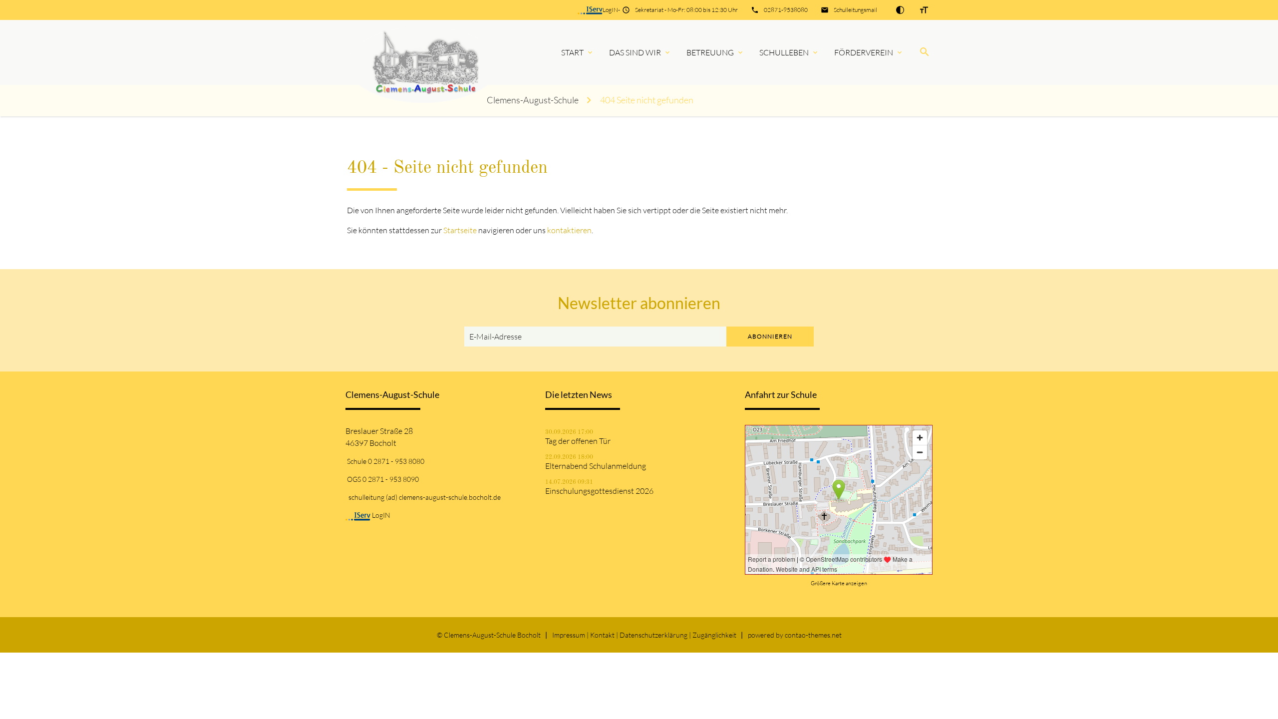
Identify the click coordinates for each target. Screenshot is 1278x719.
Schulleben (784, 52)
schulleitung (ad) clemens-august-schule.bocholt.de (424, 497)
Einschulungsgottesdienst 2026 (599, 491)
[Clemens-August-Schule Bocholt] (411, 52)
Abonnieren (770, 336)
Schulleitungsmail (855, 9)
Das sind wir (635, 52)
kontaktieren (569, 230)
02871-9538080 (786, 9)
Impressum (568, 635)
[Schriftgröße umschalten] (924, 10)
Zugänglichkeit (714, 635)
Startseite (460, 230)
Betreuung (710, 52)
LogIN (610, 9)
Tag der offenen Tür (578, 441)
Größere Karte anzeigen (839, 583)
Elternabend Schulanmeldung (595, 466)
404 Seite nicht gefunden (646, 100)
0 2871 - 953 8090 (390, 479)
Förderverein (863, 52)
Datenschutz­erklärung (653, 635)
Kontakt (602, 635)
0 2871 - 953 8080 (396, 461)
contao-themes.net (813, 635)
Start (572, 52)
